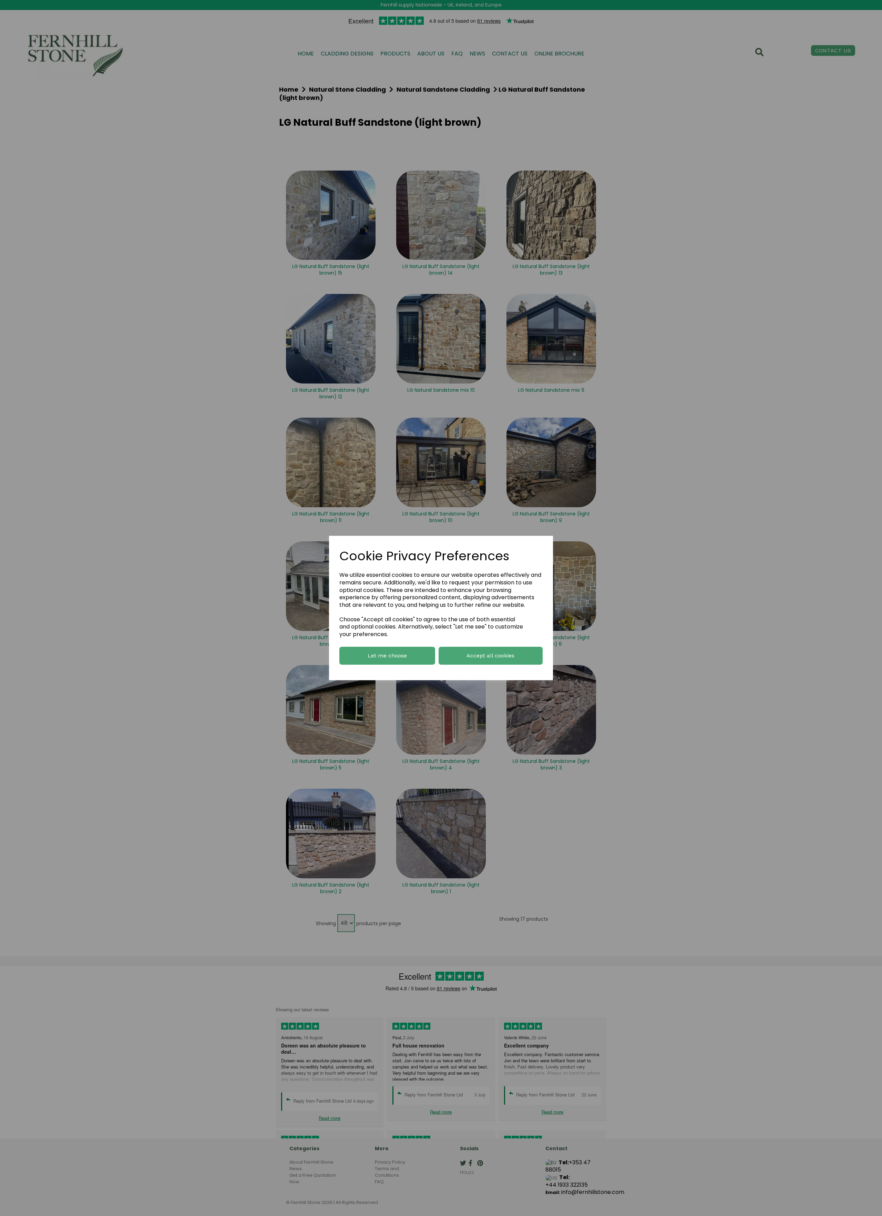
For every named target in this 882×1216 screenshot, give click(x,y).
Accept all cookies (490, 655)
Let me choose (387, 655)
